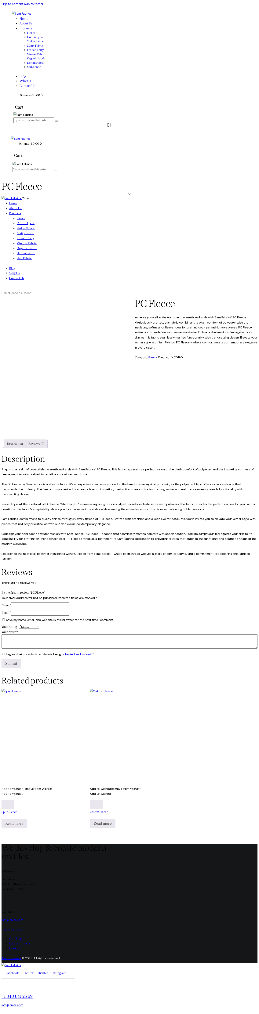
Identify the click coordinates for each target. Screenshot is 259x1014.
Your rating (10, 626)
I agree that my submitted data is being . (50, 654)
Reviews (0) (36, 443)
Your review (11, 632)
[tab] (15, 444)
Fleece (13, 293)
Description (15, 443)
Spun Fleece (9, 812)
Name (6, 605)
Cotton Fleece (99, 812)
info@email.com (12, 920)
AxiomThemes (11, 958)
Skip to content (12, 4)
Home (5, 293)
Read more (14, 823)
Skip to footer (33, 4)
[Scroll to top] (4, 1010)
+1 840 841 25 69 (12, 930)
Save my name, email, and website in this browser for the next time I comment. (60, 620)
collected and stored (76, 654)
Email (6, 612)
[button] (27, 789)
